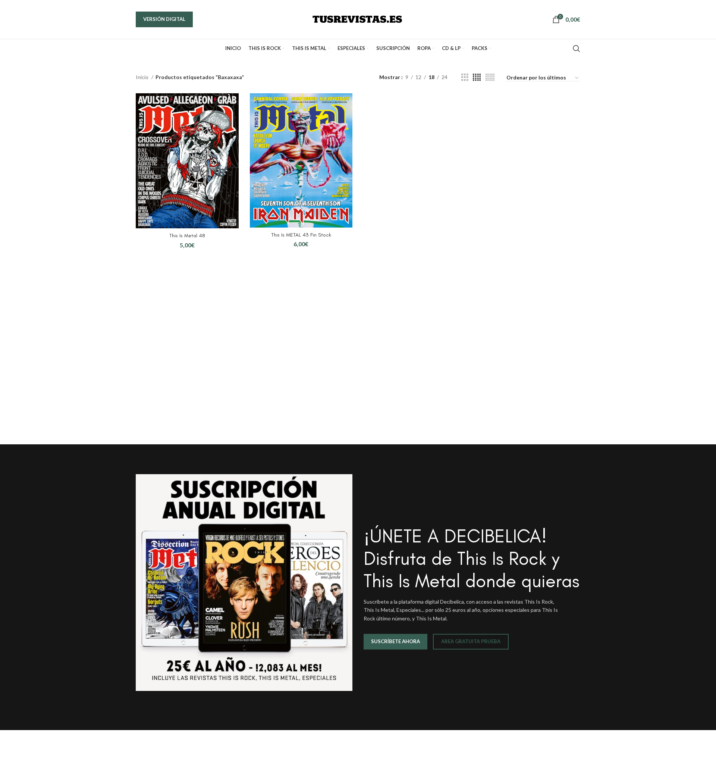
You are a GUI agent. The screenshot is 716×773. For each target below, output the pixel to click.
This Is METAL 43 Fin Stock (301, 235)
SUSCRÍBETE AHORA (395, 641)
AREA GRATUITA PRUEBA (470, 641)
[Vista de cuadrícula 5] (490, 77)
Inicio (143, 77)
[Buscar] (576, 48)
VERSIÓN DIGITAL (164, 19)
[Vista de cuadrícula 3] (464, 77)
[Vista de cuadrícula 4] (477, 77)
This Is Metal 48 (187, 235)
